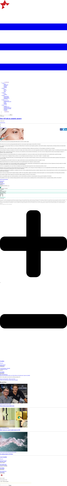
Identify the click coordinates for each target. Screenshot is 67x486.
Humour (3, 95)
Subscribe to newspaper (7, 107)
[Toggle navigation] (33, 80)
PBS (3, 428)
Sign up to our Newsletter (4, 375)
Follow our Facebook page (19, 375)
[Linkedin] (66, 129)
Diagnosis (5, 85)
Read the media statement (4, 179)
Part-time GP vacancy (3, 460)
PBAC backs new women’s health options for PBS (10, 430)
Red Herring (6, 98)
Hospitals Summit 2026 (7, 101)
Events (3, 99)
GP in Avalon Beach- (3, 471)
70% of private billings (3, 465)
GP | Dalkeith (2, 371)
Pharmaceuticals (6, 428)
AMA (5, 91)
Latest (5, 89)
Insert (10, 485)
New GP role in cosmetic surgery (11, 118)
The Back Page (6, 96)
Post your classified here (4, 374)
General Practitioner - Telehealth (5, 368)
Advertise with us (6, 106)
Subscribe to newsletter (7, 108)
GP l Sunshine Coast (3, 464)
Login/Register (6, 82)
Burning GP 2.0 (6, 100)
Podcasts (5, 86)
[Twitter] (63, 129)
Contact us (5, 110)
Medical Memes (6, 97)
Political (3, 88)
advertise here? (2, 365)
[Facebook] (61, 129)
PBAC (1, 428)
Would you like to (3, 364)
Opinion (3, 92)
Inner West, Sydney (3, 461)
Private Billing (2, 372)
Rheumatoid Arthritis (13, 452)
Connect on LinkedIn (26, 375)
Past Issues (5, 109)
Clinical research (2, 452)
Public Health (6, 84)
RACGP (5, 90)
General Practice (2, 122)
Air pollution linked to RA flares (6, 454)
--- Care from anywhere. (4, 369)
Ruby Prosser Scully (3, 127)
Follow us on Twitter (11, 375)
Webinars (5, 87)
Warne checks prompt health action (7, 405)
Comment (5, 94)
